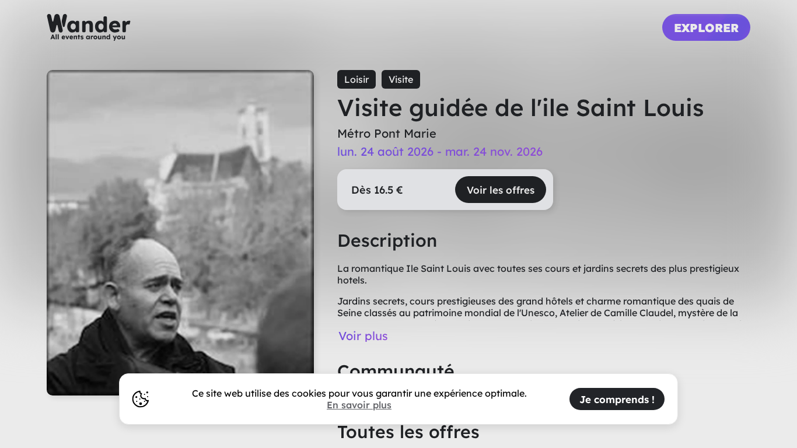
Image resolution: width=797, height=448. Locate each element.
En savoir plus (359, 405)
